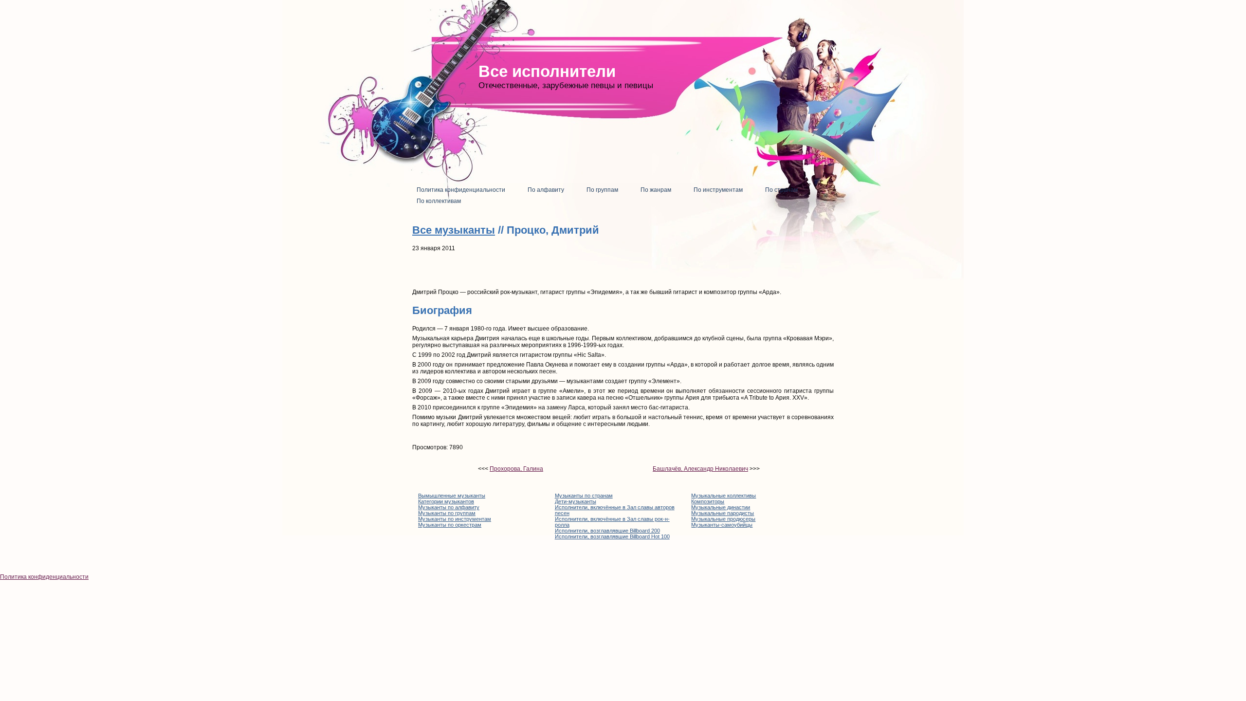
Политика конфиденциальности (44, 576)
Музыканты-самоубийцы (721, 525)
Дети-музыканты (575, 501)
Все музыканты (453, 230)
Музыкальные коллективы (723, 495)
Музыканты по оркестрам (449, 525)
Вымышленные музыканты (451, 495)
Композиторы (707, 501)
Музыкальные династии (720, 507)
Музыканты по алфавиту (448, 507)
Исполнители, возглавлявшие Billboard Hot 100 (612, 536)
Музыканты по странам (584, 495)
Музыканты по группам (447, 513)
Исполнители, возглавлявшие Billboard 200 (607, 531)
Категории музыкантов (446, 501)
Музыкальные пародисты (722, 513)
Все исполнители (547, 71)
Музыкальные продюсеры (723, 519)
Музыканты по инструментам (454, 519)
